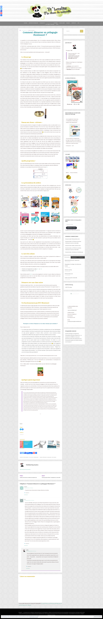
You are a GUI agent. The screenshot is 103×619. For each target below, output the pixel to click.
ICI (47, 167)
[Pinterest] (1, 13)
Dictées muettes (68, 269)
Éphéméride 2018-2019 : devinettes (72, 260)
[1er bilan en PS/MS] (40, 444)
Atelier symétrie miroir (76, 245)
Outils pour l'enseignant (34, 457)
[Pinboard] (1, 11)
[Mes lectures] (26, 444)
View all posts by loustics (25, 469)
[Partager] (1, 15)
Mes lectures (22, 448)
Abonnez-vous (71, 227)
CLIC (31, 274)
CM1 (74, 104)
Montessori (26, 457)
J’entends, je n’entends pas (77, 252)
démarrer (45, 457)
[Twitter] (1, 9)
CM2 (78, 104)
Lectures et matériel (50, 24)
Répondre (26, 545)
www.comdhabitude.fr (72, 310)
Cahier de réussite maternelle (71, 277)
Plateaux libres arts (76, 239)
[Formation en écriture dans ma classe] (53, 444)
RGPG (57, 24)
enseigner (49, 457)
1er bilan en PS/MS (37, 448)
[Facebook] (1, 7)
